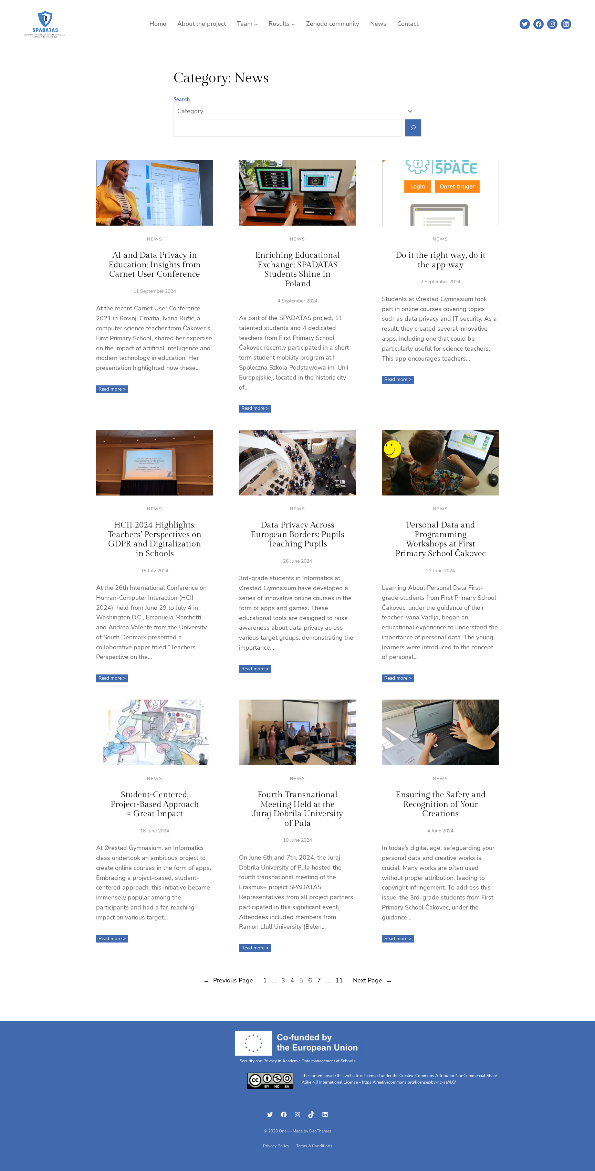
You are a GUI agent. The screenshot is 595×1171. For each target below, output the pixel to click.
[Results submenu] (293, 24)
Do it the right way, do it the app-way (441, 260)
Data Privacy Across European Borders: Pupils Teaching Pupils (297, 534)
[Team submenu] (256, 24)
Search (182, 99)
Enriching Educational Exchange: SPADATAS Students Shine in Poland (297, 270)
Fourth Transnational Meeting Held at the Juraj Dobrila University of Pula (297, 809)
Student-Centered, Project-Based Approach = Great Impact (155, 804)
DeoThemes (320, 1131)
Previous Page (228, 980)
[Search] (413, 128)
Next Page (372, 980)
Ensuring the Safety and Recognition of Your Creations (441, 804)
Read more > (113, 389)
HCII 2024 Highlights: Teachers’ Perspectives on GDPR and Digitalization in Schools (154, 539)
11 (339, 980)
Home (157, 24)
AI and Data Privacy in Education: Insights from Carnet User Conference (154, 265)
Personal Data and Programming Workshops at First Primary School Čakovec (440, 539)
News (154, 239)
